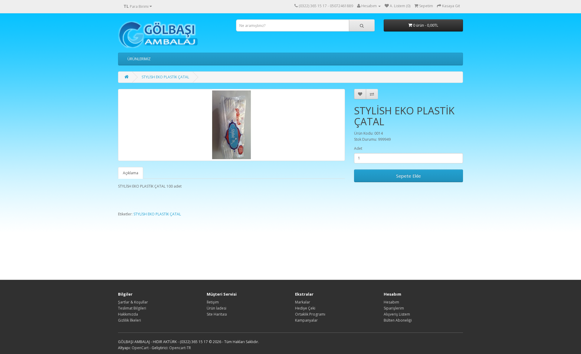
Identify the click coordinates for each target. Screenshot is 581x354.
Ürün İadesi (216, 308)
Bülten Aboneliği (398, 320)
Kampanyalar (306, 320)
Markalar (302, 302)
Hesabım (391, 302)
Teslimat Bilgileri (132, 308)
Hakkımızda (128, 314)
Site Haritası (217, 314)
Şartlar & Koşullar (133, 302)
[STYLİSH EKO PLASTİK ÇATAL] (231, 125)
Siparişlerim (394, 308)
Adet (358, 148)
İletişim (213, 302)
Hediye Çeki (305, 308)
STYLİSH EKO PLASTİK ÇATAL (165, 77)
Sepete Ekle (408, 176)
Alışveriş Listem (397, 314)
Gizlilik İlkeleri (129, 320)
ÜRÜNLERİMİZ (139, 58)
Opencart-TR (180, 347)
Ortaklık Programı (310, 314)
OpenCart (140, 347)
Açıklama (130, 172)
